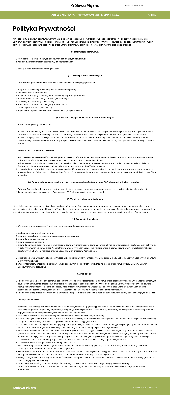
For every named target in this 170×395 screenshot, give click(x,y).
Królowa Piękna (85, 5)
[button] (152, 15)
